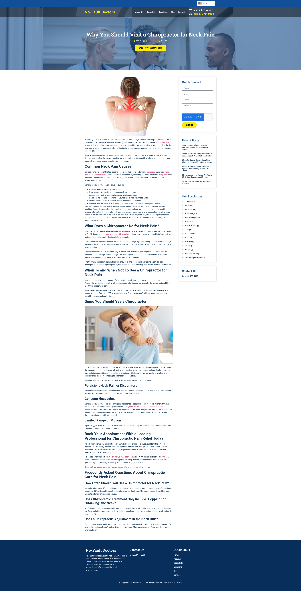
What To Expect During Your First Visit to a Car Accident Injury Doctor (197, 161)
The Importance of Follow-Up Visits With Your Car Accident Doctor (197, 176)
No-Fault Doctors (100, 11)
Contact (181, 12)
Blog (173, 12)
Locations (163, 12)
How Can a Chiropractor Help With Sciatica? (196, 182)
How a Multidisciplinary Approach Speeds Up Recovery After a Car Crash (196, 168)
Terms (166, 582)
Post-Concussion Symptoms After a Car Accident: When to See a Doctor (197, 154)
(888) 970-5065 (204, 13)
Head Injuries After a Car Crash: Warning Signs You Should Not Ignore (195, 147)
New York (114, 457)
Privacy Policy (176, 582)
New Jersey (124, 457)
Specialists (151, 12)
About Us (139, 12)
